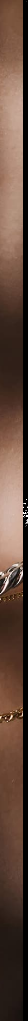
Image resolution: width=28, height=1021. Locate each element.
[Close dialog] (26, 2)
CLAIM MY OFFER (26, 521)
